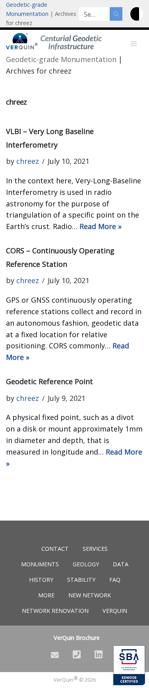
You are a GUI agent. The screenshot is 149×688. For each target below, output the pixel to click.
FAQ (114, 579)
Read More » (100, 226)
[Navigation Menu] (133, 44)
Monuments (40, 564)
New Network (89, 595)
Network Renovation (55, 610)
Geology (86, 564)
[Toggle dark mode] (136, 14)
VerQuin (115, 610)
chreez (27, 161)
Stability (81, 579)
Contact (55, 548)
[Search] (116, 14)
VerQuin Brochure (77, 637)
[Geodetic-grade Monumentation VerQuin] (22, 41)
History (41, 579)
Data (120, 564)
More (46, 595)
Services (95, 548)
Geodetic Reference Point (49, 381)
